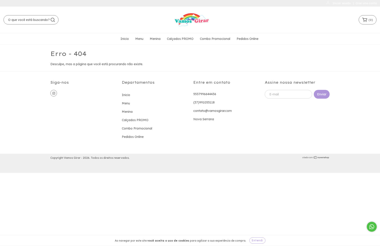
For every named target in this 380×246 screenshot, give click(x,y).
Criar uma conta (366, 3)
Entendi (257, 240)
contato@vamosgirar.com (212, 111)
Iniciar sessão (341, 3)
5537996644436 (204, 94)
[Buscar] (52, 20)
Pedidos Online (247, 39)
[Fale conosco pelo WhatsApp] (372, 227)
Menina (155, 39)
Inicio (125, 39)
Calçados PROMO (180, 39)
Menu (139, 39)
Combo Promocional (215, 39)
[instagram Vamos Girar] (53, 93)
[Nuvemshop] (316, 158)
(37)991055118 (204, 102)
